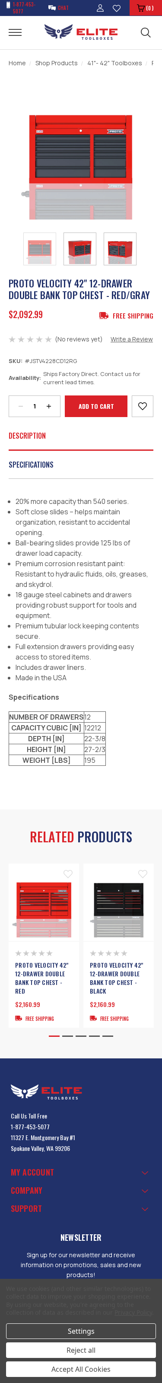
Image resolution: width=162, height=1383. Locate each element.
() (149, 8)
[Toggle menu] (20, 31)
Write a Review (132, 339)
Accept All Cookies (81, 1369)
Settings (81, 1331)
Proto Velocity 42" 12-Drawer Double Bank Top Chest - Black (116, 978)
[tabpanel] (43, 946)
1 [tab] (54, 1036)
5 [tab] (107, 1036)
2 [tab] (67, 1036)
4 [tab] (94, 1036)
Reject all (81, 1350)
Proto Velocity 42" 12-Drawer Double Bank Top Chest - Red (42, 978)
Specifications (31, 464)
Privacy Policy (133, 1312)
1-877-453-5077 (30, 1126)
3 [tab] (81, 1036)
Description (27, 435)
